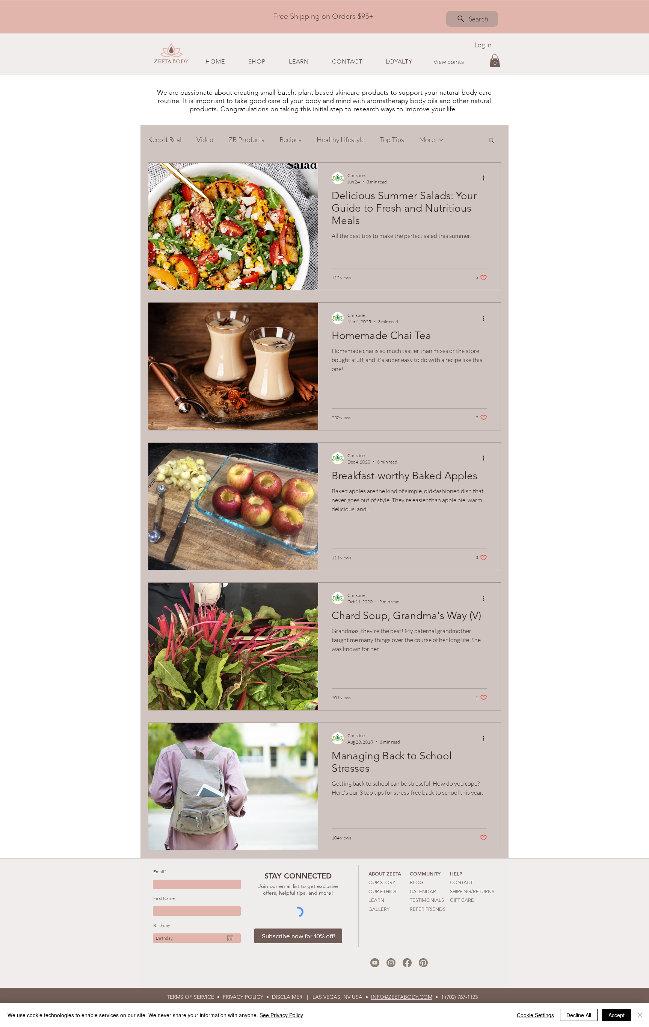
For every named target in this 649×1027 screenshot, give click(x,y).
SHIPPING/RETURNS (472, 891)
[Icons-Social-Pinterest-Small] (423, 962)
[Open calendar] (230, 938)
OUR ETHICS (382, 891)
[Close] (639, 1015)
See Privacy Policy (281, 1015)
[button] (256, 61)
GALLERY (378, 909)
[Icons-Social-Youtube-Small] (374, 962)
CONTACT (461, 882)
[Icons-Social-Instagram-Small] (390, 962)
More (427, 139)
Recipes (290, 139)
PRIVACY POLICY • (247, 997)
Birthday (161, 925)
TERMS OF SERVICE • (195, 997)
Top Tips (392, 139)
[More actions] (486, 178)
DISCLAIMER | (292, 997)
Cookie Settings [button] (535, 1015)
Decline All (578, 1015)
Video (204, 139)
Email (158, 871)
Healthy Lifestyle (341, 139)
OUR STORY (381, 882)
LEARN (376, 900)
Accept (616, 1015)
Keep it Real (164, 139)
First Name (164, 898)
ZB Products (246, 139)
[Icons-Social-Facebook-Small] (407, 962)
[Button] (322, 16)
